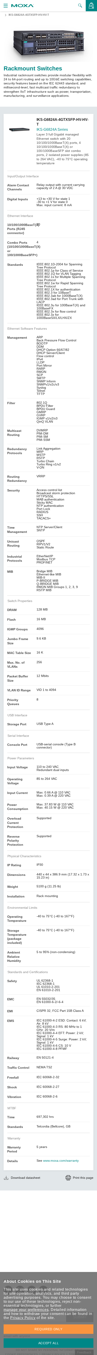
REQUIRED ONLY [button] (48, 1329)
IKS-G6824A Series (52, 129)
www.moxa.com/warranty (61, 1160)
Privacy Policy (22, 1318)
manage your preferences (26, 1310)
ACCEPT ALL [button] (48, 1343)
